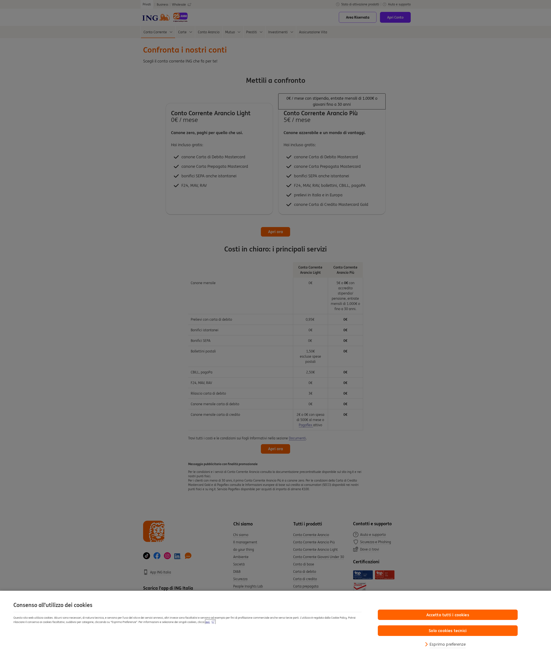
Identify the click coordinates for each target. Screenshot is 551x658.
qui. (207, 622)
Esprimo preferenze (448, 644)
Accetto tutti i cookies (447, 614)
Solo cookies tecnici (448, 630)
